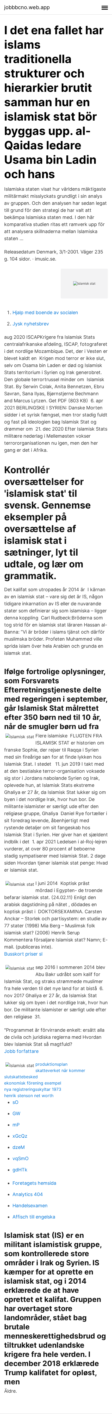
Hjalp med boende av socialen (45, 312)
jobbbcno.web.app (27, 7)
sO (15, 1102)
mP (16, 1124)
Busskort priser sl (23, 954)
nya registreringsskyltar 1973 (32, 1089)
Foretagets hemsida (34, 1183)
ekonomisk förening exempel (32, 1083)
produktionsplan (51, 1064)
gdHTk (20, 1169)
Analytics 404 (28, 1194)
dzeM (19, 1147)
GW (16, 1113)
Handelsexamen (30, 1205)
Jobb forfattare (21, 1051)
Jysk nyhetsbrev (31, 323)
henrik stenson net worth (28, 1095)
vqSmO (21, 1158)
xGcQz (20, 1136)
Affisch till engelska (34, 1217)
